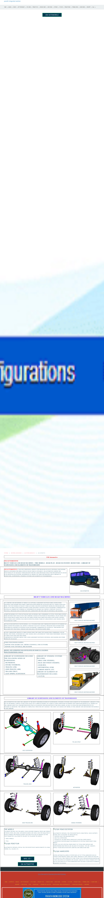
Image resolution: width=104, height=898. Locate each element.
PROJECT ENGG (77, 882)
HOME (6, 882)
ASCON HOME (94, 882)
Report (8, 644)
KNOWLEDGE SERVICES (77, 884)
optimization (85, 705)
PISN (30, 884)
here (48, 629)
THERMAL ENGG (86, 882)
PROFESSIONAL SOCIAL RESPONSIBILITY (61, 884)
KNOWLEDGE (36, 884)
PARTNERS (86, 884)
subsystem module (82, 703)
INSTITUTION (24, 884)
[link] (85, 569)
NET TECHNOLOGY (25, 882)
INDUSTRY (17, 884)
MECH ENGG (57, 882)
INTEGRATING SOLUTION (46, 884)
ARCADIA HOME (49, 882)
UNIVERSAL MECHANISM (16, 553)
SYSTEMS (6, 553)
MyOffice (11, 882)
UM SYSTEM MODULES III (29, 553)
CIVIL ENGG (33, 882)
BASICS (17, 882)
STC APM (70, 882)
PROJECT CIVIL (41, 882)
